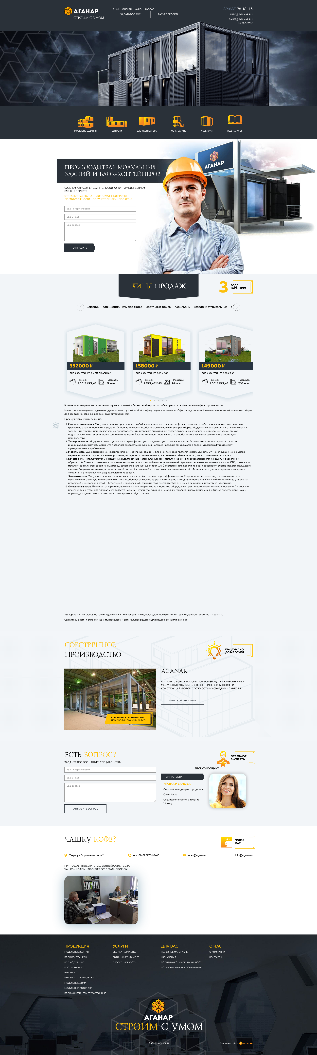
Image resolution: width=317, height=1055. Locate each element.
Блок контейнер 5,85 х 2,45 (152, 373)
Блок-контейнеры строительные (85, 993)
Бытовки (117, 131)
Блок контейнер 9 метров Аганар (90, 373)
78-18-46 (238, 9)
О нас (116, 9)
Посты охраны (178, 131)
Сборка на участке (124, 952)
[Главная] (84, 13)
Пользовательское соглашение (181, 968)
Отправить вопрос (85, 809)
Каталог (149, 9)
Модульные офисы (158, 307)
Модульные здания (85, 131)
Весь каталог (234, 131)
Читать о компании (182, 701)
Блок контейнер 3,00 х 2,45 (218, 373)
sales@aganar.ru (241, 19)
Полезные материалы (174, 952)
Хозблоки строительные (210, 307)
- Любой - (93, 307)
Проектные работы (124, 962)
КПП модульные (74, 962)
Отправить (80, 248)
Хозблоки (206, 131)
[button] (236, 307)
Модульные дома (75, 983)
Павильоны (183, 307)
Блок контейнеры (147, 131)
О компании (217, 952)
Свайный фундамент (126, 957)
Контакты (127, 9)
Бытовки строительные (79, 978)
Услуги (138, 9)
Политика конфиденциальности (182, 962)
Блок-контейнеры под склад (122, 307)
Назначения (168, 957)
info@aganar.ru (241, 14)
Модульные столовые (78, 988)
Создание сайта (228, 1043)
